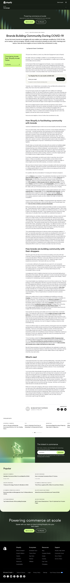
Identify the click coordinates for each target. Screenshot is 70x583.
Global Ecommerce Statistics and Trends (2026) (47, 492)
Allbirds (58, 193)
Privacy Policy (36, 572)
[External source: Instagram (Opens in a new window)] (14, 576)
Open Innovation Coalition (32, 177)
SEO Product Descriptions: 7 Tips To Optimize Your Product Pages (50, 502)
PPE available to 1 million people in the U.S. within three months (44, 182)
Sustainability (19, 564)
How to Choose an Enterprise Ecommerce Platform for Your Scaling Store (13, 427)
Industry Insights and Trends (37, 32)
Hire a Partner (58, 556)
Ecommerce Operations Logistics (43, 482)
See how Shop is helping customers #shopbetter (40, 203)
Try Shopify (41, 22)
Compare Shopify (46, 553)
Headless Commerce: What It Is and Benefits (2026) (16, 476)
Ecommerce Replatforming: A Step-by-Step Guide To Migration (56, 426)
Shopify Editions (20, 553)
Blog (43, 550)
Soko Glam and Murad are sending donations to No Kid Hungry (46, 341)
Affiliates (31, 561)
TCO (26, 423)
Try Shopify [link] (61, 79)
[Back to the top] (4, 548)
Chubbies (28, 298)
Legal (29, 572)
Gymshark (51, 302)
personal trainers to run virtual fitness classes (46, 305)
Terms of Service (21, 572)
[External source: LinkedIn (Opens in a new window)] (65, 409)
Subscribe (60, 452)
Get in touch (60, 2)
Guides (43, 556)
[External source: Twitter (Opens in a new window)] (62, 409)
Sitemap (45, 572)
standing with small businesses (54, 194)
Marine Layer (29, 179)
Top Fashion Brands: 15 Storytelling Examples (14, 501)
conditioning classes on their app (43, 304)
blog (26, 32)
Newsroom (19, 561)
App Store (31, 556)
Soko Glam (61, 287)
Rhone (31, 183)
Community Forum (59, 553)
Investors (18, 558)
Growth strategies (39, 474)
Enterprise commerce (8, 423)
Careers (18, 556)
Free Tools (44, 561)
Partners (31, 558)
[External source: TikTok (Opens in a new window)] (18, 576)
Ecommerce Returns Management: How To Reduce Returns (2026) (18, 493)
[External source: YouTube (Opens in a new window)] (11, 576)
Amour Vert (38, 191)
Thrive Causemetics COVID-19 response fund (51, 338)
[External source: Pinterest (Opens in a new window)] (24, 576)
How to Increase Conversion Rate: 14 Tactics (46, 476)
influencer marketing (54, 299)
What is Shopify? (20, 550)
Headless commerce (8, 474)
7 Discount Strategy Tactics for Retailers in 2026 (15, 485)
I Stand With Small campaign (53, 191)
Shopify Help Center (60, 550)
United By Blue (29, 191)
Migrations (49, 423)
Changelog (44, 564)
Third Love (59, 177)
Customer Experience (8, 499)
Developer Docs (33, 550)
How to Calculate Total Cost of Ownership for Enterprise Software (33, 426)
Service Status (58, 558)
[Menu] (66, 2)
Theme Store (32, 553)
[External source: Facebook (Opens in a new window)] (58, 409)
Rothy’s (32, 176)
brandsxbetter (50, 183)
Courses (44, 558)
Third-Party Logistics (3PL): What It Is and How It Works (49, 485)
